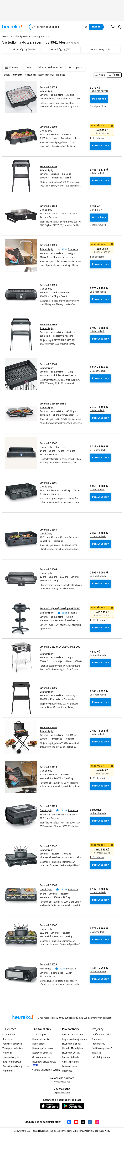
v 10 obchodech (98, 371)
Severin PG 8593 (48, 127)
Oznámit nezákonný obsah (15, 1066)
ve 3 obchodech (98, 292)
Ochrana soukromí (41, 1057)
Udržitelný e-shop (101, 1057)
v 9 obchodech (97, 331)
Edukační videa (69, 1066)
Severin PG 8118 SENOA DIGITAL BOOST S (61, 648)
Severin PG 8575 (48, 964)
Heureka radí (38, 1043)
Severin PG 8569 (48, 530)
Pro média (7, 1052)
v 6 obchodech (97, 932)
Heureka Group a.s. (47, 1131)
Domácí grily (46, 130)
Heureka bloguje (10, 1057)
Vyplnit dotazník (62, 1092)
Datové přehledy (70, 1057)
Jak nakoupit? (39, 1034)
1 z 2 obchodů (97, 857)
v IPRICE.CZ (96, 210)
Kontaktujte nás (62, 1081)
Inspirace (96, 1052)
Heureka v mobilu (41, 1039)
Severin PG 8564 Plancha (53, 403)
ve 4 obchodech (98, 694)
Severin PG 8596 (48, 688)
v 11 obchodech (98, 450)
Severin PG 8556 (48, 245)
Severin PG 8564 (48, 569)
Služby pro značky (71, 1052)
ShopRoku (97, 1039)
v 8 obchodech (97, 173)
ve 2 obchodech (98, 655)
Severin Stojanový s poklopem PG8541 (60, 608)
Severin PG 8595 (48, 483)
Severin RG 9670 (48, 767)
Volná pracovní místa (12, 1048)
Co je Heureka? (9, 1034)
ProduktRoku (98, 1043)
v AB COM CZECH (99, 91)
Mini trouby (45, 968)
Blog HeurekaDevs (11, 1061)
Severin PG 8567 (48, 443)
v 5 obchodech (97, 734)
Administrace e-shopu (73, 1034)
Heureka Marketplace (72, 1048)
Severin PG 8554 (48, 87)
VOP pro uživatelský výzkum (46, 1070)
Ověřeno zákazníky (101, 1034)
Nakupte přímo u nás (42, 1048)
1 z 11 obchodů (97, 778)
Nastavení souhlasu (42, 1052)
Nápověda (67, 1071)
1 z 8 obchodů (97, 138)
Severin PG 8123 (48, 206)
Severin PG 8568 (48, 364)
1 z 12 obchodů (97, 620)
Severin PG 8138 (48, 806)
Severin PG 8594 (48, 166)
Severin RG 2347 (48, 846)
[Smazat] (86, 27)
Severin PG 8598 (48, 727)
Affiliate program (70, 1061)
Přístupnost (8, 1071)
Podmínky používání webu (97, 1131)
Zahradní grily (46, 91)
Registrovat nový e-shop (74, 1039)
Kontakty (7, 1039)
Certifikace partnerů (102, 1048)
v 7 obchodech (97, 489)
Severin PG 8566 (48, 324)
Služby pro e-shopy (71, 1043)
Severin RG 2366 (48, 885)
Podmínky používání (12, 1043)
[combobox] (59, 27)
